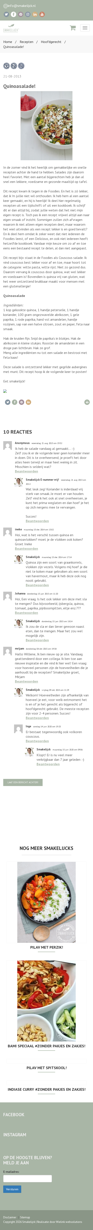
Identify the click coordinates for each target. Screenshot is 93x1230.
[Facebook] (13, 14)
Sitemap (25, 1217)
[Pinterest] (20, 14)
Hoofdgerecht (51, 42)
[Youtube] (42, 14)
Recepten (26, 42)
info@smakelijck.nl (22, 5)
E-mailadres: (11, 1172)
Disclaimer (9, 1217)
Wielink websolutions (69, 1222)
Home (7, 42)
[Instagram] (27, 14)
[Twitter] (6, 14)
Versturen (12, 1189)
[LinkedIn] (35, 14)
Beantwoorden (26, 471)
